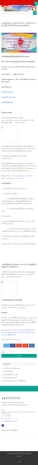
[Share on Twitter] (6, 345)
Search (19, 356)
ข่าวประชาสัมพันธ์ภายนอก (27, 332)
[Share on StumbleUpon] (25, 345)
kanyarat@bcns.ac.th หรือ (23, 176)
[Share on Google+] (19, 345)
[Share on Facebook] (13, 345)
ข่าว (17, 332)
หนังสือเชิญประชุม (7, 102)
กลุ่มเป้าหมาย (11, 332)
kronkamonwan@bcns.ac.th (15, 178)
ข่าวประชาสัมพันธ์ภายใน (8, 335)
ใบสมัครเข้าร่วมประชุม (8, 97)
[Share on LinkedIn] (32, 345)
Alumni (9, 330)
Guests (15, 330)
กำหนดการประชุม (7, 92)
